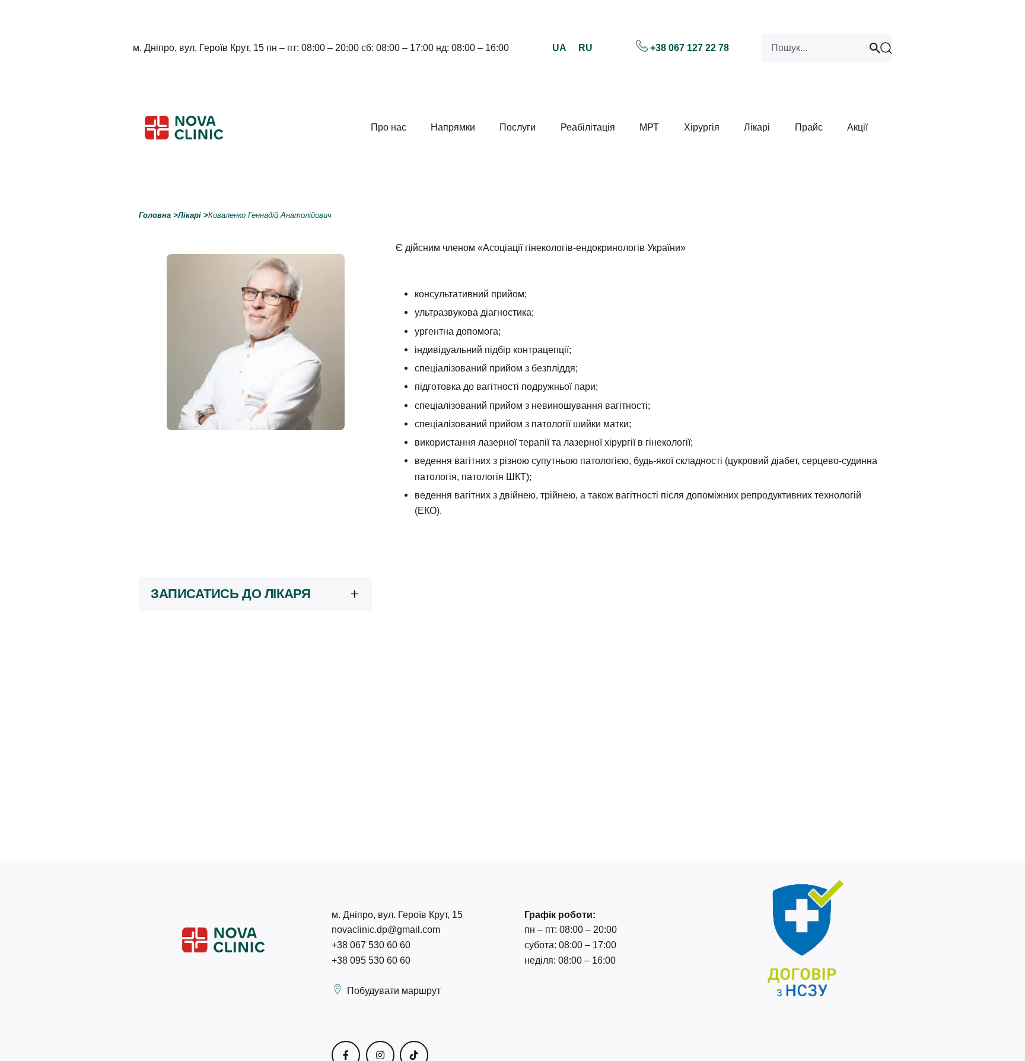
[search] (877, 48)
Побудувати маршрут (394, 990)
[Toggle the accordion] (355, 594)
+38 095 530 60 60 (371, 960)
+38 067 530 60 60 (371, 944)
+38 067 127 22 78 (689, 48)
